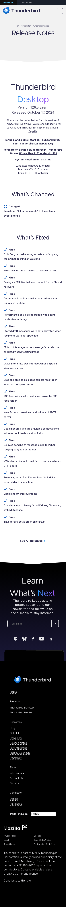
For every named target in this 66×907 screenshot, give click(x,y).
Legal (6, 840)
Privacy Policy (10, 836)
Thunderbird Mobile (21, 712)
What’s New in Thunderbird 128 (38, 153)
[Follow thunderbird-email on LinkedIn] (50, 638)
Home (13, 691)
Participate (16, 803)
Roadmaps (16, 757)
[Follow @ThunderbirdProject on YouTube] (41, 638)
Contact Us (16, 778)
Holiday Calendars (20, 752)
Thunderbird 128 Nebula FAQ (35, 143)
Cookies (37, 836)
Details (47, 159)
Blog (12, 728)
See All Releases (31, 541)
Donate (14, 798)
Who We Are (17, 773)
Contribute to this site (17, 880)
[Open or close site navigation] (60, 11)
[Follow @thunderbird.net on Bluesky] (24, 638)
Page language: (19, 813)
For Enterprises (18, 747)
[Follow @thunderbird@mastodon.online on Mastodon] (15, 638)
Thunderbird (8, 3)
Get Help (15, 733)
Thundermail (26, 3)
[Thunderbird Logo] (21, 11)
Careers (14, 783)
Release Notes (18, 742)
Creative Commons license (21, 873)
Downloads (16, 738)
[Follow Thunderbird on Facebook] (33, 638)
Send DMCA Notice (42, 840)
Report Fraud (9, 844)
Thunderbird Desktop (22, 707)
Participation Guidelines (44, 844)
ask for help (35, 127)
